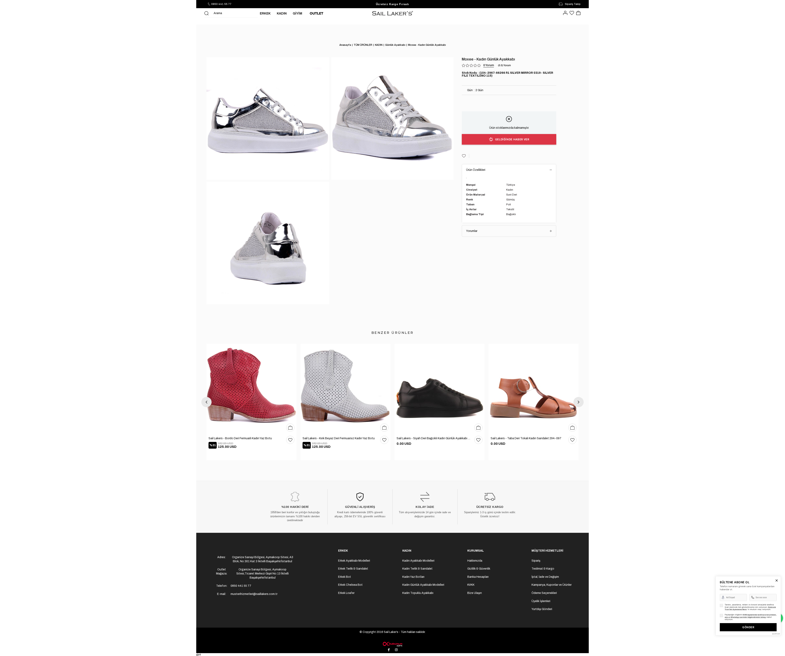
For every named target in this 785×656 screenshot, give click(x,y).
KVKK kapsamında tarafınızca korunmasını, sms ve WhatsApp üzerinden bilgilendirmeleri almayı (750, 616)
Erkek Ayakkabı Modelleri (354, 560)
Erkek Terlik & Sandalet (353, 568)
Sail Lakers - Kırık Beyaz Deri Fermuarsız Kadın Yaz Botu (339, 438)
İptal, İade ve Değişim (545, 576)
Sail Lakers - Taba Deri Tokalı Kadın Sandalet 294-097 (526, 438)
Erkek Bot (344, 576)
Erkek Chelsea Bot (350, 584)
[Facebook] (389, 650)
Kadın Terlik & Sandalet (417, 568)
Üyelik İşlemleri (541, 601)
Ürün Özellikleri (475, 169)
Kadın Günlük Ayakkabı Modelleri (423, 584)
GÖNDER (748, 627)
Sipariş (536, 560)
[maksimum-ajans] (392, 644)
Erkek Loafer (346, 593)
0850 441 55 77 (221, 4)
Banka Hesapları (478, 576)
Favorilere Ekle (290, 440)
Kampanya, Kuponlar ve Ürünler (552, 584)
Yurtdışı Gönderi (542, 609)
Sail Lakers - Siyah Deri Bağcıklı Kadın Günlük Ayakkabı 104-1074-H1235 (433, 438)
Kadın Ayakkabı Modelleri (418, 560)
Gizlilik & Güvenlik (478, 568)
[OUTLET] (316, 13)
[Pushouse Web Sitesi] (776, 634)
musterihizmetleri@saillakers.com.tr (254, 594)
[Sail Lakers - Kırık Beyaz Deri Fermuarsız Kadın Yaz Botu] (345, 389)
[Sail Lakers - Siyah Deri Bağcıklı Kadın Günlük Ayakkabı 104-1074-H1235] (439, 389)
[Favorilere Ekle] (465, 156)
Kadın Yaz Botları (413, 576)
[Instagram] (396, 650)
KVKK (470, 584)
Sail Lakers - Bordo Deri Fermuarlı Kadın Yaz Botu (240, 438)
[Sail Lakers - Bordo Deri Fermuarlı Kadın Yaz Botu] (251, 389)
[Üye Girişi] (565, 13)
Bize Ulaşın (474, 593)
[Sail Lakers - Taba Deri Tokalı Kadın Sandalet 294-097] (534, 389)
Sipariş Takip (573, 4)
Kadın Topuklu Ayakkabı (417, 593)
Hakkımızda (474, 560)
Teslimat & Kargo (543, 568)
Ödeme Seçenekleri (544, 593)
